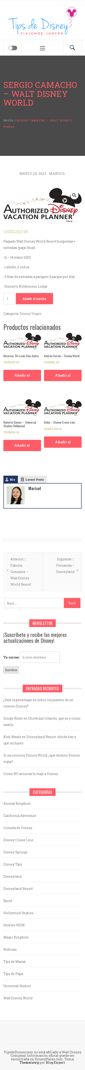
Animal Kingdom (17, 803)
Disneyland (12, 876)
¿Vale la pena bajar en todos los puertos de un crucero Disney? (38, 703)
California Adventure (19, 815)
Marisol (57, 173)
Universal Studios (17, 986)
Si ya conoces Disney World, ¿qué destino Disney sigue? (41, 758)
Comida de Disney (17, 828)
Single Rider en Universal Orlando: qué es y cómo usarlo (41, 721)
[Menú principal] (42, 47)
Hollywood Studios (18, 913)
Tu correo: (11, 657)
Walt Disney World (18, 998)
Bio (12, 479)
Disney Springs (15, 852)
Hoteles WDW (14, 925)
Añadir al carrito (34, 298)
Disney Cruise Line (18, 840)
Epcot (7, 901)
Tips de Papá (13, 974)
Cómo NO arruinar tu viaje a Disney (30, 774)
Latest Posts (34, 479)
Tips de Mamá (14, 961)
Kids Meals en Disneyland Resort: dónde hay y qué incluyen (39, 740)
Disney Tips (12, 864)
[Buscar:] (34, 603)
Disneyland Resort (18, 888)
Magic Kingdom (16, 937)
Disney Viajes (30, 313)
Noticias (10, 949)
